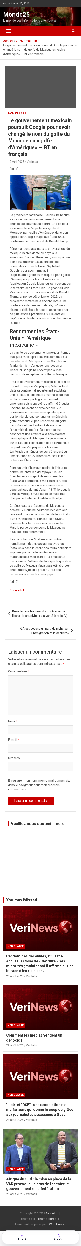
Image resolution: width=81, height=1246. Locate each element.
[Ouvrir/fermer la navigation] (8, 31)
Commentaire (18, 671)
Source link (17, 590)
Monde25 (16, 14)
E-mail (13, 740)
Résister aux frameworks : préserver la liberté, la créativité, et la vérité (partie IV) (40, 614)
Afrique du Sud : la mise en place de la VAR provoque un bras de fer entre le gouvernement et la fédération (38, 1184)
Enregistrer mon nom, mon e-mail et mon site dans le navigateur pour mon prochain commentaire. (39, 785)
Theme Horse (47, 1219)
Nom (12, 721)
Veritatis (32, 161)
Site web (14, 758)
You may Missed (21, 899)
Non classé (17, 113)
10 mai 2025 (16, 161)
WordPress (56, 1224)
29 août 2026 (14, 976)
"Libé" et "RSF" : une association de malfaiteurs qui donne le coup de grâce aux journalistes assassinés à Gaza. (39, 1110)
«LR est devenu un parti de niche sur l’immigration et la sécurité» (44, 631)
